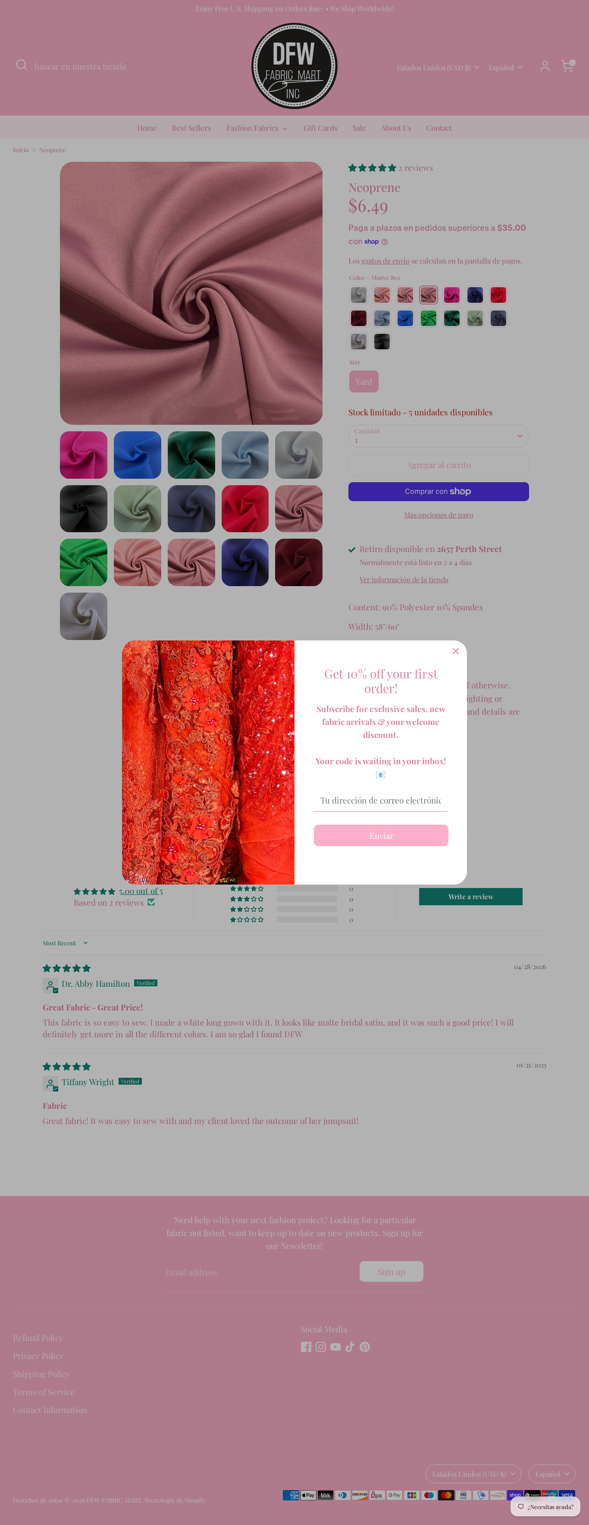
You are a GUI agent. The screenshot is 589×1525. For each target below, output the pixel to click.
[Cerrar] (455, 651)
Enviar (381, 835)
